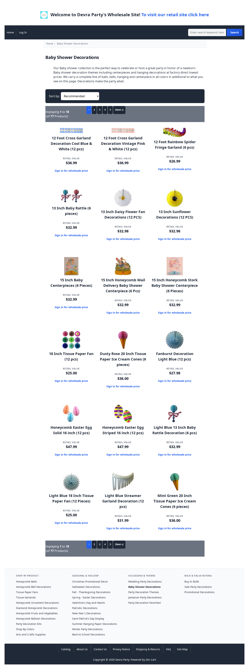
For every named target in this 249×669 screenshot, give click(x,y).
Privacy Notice (121, 649)
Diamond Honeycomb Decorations (37, 608)
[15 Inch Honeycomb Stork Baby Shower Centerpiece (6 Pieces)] (175, 274)
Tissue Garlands (26, 597)
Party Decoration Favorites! (144, 602)
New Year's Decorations (86, 613)
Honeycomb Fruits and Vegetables (37, 613)
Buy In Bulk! (191, 581)
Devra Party (122, 659)
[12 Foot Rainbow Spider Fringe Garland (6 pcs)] (174, 136)
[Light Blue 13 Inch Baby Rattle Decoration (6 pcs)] (174, 422)
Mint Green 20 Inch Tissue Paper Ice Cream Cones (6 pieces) (174, 501)
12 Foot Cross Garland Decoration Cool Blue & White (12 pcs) (71, 143)
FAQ (168, 649)
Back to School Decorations (88, 634)
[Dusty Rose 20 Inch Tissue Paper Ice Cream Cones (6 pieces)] (123, 348)
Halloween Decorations (86, 587)
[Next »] (119, 109)
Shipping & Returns (148, 649)
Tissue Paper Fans (27, 592)
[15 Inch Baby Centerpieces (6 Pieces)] (71, 274)
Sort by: (54, 96)
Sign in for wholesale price (71, 170)
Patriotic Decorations (85, 608)
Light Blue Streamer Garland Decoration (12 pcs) (123, 501)
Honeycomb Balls (26, 581)
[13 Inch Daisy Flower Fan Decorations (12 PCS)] (123, 206)
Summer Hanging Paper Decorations (94, 624)
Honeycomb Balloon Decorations (36, 618)
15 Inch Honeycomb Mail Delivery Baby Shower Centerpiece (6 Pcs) (123, 285)
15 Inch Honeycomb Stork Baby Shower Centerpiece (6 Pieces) (174, 285)
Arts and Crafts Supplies (31, 634)
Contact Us (100, 649)
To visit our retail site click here (175, 14)
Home (10, 32)
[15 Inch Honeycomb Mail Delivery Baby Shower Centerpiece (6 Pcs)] (123, 274)
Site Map (182, 649)
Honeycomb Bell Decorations (33, 587)
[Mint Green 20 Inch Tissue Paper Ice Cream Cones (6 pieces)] (175, 490)
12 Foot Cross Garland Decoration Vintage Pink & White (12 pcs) (123, 143)
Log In (23, 32)
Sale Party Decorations (198, 587)
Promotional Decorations (199, 592)
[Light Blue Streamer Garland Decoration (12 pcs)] (123, 490)
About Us (82, 649)
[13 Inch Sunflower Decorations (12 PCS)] (174, 206)
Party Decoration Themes (143, 592)
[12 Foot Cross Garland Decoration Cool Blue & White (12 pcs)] (71, 132)
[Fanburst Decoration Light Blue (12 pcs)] (175, 348)
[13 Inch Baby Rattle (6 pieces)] (71, 202)
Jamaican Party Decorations (145, 597)
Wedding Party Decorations (145, 581)
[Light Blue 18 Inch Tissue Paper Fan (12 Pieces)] (71, 490)
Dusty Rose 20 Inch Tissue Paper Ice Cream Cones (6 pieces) (123, 359)
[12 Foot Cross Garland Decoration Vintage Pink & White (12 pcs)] (123, 132)
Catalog (66, 649)
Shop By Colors (25, 629)
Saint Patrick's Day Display (88, 618)
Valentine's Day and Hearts (88, 602)
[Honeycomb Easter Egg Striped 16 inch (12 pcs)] (123, 422)
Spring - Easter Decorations (89, 597)
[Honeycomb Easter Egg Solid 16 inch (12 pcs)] (71, 422)
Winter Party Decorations (87, 629)
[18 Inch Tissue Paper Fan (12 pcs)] (71, 348)
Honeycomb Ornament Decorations (37, 602)
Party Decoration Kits (29, 624)
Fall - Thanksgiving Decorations (91, 592)
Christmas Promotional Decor (90, 581)
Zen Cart (151, 659)
